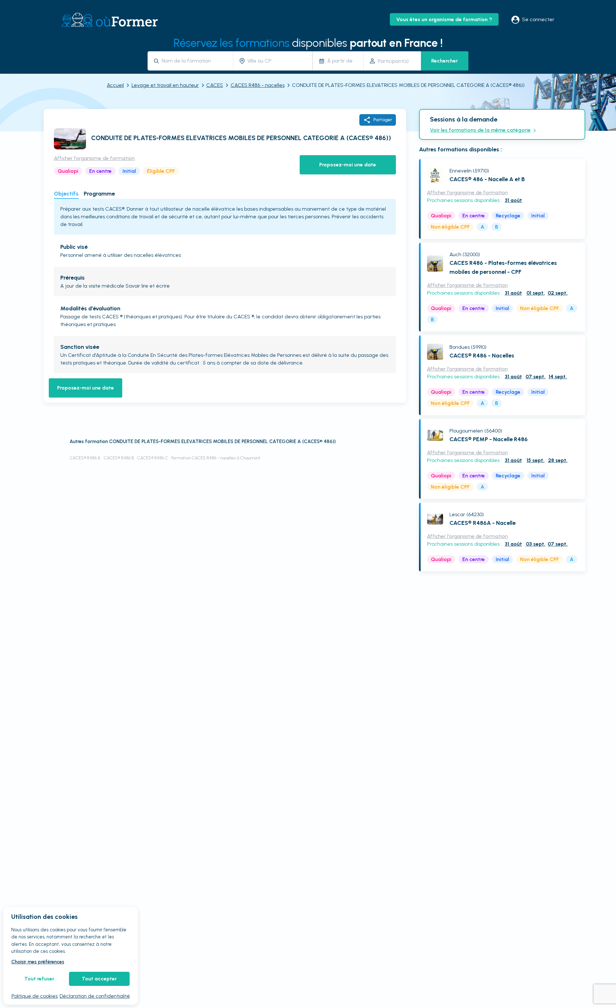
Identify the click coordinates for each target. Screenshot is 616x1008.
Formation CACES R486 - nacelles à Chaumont (216, 458)
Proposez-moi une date (347, 165)
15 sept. (535, 460)
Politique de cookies (35, 996)
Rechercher (444, 61)
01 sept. (535, 293)
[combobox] (195, 61)
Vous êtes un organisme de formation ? (444, 19)
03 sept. (535, 544)
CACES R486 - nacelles (258, 85)
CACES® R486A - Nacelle (482, 522)
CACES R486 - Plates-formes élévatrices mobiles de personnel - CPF (503, 267)
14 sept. (558, 377)
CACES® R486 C (152, 458)
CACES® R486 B (119, 458)
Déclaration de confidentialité (95, 996)
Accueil (115, 85)
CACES (214, 85)
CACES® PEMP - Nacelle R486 (488, 439)
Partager (382, 119)
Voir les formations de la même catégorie (480, 130)
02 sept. (558, 293)
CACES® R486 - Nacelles (481, 355)
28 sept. (558, 460)
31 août (513, 200)
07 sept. (535, 377)
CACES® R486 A (85, 458)
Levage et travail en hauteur (165, 85)
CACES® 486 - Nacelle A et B (487, 179)
